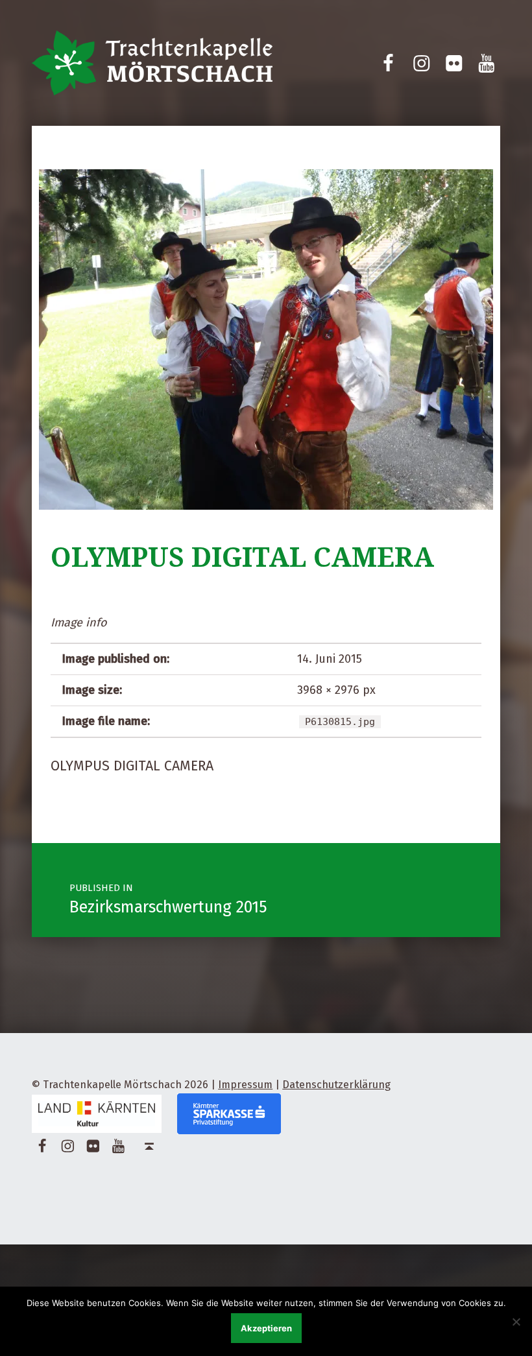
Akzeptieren (266, 1328)
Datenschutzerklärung (336, 1084)
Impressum (245, 1084)
